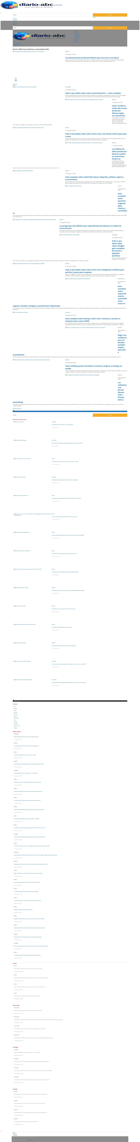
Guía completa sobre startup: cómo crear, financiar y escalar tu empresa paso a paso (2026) (30, 864)
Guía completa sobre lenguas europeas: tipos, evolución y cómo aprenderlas (29, 986)
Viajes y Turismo (18, 44)
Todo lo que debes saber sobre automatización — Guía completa (93, 93)
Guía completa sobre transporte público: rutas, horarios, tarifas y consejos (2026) (28, 764)
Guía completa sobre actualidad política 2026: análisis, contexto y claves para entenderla (68, 535)
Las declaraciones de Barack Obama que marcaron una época (25, 754)
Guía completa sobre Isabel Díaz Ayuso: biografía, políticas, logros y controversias (29, 809)
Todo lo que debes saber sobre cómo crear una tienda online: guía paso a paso (28, 791)
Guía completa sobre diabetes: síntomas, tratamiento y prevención (64, 645)
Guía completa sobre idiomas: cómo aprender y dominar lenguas (27, 996)
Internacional (78, 39)
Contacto (15, 20)
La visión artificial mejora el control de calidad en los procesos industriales (27, 900)
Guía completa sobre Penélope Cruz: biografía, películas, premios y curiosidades (66, 498)
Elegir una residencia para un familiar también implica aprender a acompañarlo (28, 873)
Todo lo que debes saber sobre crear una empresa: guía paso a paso (26, 736)
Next (14, 85)
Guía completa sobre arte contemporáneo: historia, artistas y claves (64, 553)
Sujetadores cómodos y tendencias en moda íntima (23, 909)
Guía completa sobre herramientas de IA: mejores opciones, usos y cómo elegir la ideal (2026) (31, 946)
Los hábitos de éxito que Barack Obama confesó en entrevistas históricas (119, 154)
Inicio (94, 17)
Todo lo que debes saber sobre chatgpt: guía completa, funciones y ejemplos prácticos (118, 248)
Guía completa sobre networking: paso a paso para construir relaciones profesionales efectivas (33, 1037)
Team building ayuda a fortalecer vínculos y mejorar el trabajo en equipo (27, 882)
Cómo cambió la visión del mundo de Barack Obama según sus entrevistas (119, 111)
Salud (76, 40)
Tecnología (16, 43)
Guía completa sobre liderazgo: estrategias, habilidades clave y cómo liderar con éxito (67, 443)
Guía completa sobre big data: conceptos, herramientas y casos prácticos (65, 479)
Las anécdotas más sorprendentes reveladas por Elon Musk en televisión (65, 572)
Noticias (15, 18)
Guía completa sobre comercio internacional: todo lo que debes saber (26, 745)
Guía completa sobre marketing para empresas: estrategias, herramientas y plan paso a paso (69, 682)
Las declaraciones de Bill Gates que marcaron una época (62, 627)
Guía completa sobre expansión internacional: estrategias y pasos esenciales (29, 1028)
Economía (77, 36)
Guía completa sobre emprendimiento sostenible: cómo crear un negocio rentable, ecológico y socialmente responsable (35, 855)
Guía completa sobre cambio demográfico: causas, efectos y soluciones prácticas (30, 1112)
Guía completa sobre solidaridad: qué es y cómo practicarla (26, 1121)
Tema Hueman (29, 1139)
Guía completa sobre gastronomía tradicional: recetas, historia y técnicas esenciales (31, 977)
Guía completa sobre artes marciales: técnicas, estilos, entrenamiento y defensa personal (68, 590)
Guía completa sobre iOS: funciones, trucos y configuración (62, 424)
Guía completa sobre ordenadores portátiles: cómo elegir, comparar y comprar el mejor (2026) (69, 664)
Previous (15, 84)
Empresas (77, 37)
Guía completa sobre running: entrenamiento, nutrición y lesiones (63, 608)
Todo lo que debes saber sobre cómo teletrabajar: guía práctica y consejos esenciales (29, 927)
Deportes (77, 34)
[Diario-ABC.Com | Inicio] (31, 9)
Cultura (76, 33)
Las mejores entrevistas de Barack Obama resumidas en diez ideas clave (27, 955)
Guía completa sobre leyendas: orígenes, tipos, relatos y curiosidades (26, 818)
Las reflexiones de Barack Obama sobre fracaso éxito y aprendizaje (26, 891)
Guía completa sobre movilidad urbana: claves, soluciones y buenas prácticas (28, 936)
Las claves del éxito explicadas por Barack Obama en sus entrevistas (64, 516)
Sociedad (77, 41)
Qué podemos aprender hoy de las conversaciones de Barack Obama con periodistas (29, 918)
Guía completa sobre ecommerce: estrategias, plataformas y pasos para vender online (31, 1079)
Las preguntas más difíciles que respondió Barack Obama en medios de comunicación (29, 827)
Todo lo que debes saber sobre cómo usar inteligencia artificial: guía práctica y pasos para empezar (32, 845)
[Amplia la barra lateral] (13, 410)
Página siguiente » (17, 408)
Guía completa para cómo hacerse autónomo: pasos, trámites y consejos (65, 461)
